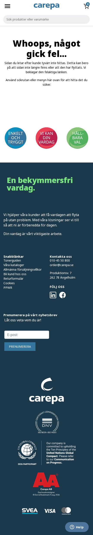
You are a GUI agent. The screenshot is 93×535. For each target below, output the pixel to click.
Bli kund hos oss (14, 274)
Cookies (9, 283)
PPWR (7, 288)
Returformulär (13, 278)
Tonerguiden (12, 260)
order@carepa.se (62, 265)
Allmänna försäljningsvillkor (22, 269)
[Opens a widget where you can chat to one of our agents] (77, 527)
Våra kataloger (13, 265)
